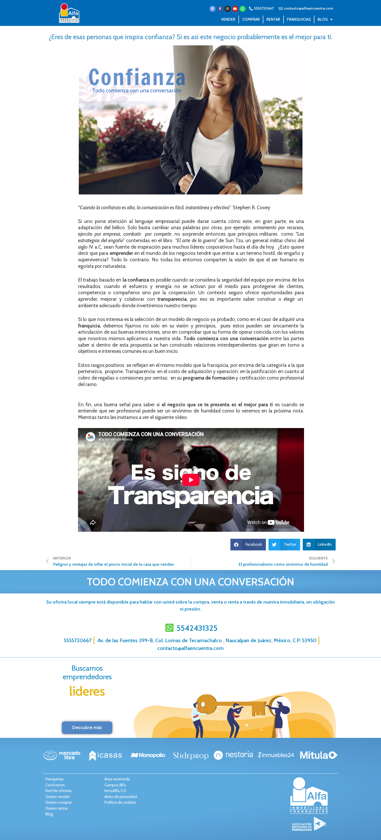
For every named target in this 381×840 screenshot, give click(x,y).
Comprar (251, 19)
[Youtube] (235, 9)
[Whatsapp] (242, 9)
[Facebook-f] (220, 9)
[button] (248, 544)
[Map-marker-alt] (212, 9)
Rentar (273, 19)
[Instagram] (227, 9)
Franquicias (299, 19)
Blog (323, 19)
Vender (228, 19)
